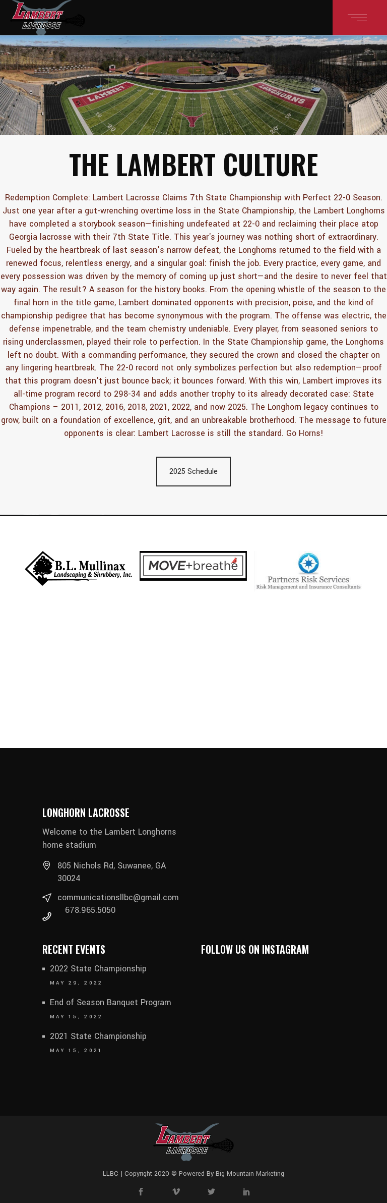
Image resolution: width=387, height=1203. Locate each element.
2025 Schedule (193, 471)
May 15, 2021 (76, 1050)
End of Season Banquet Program (110, 1002)
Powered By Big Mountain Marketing (230, 1173)
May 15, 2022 (76, 1016)
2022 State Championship (98, 968)
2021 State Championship (98, 1036)
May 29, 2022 (76, 983)
